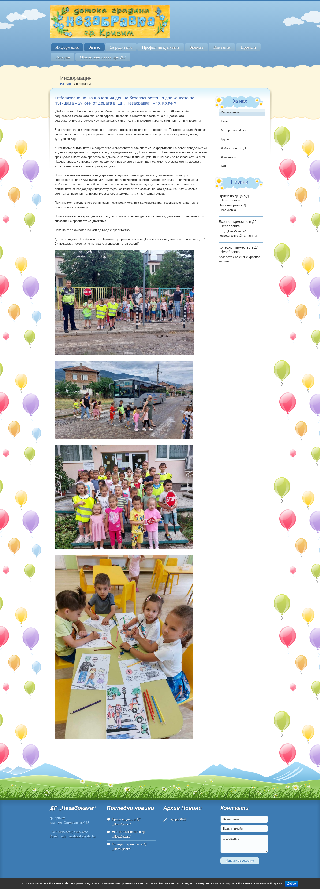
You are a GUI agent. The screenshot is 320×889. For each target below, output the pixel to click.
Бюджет (196, 47)
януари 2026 (177, 819)
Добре (291, 883)
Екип (224, 121)
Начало (65, 84)
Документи (228, 157)
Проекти (248, 47)
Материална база (233, 130)
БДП (224, 166)
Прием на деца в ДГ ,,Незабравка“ (235, 198)
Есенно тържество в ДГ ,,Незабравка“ (237, 223)
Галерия (62, 57)
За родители (121, 47)
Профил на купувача (160, 47)
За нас (94, 47)
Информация (67, 47)
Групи (225, 139)
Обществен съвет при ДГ (103, 57)
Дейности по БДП (233, 148)
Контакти (222, 47)
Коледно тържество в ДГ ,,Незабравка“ (238, 249)
